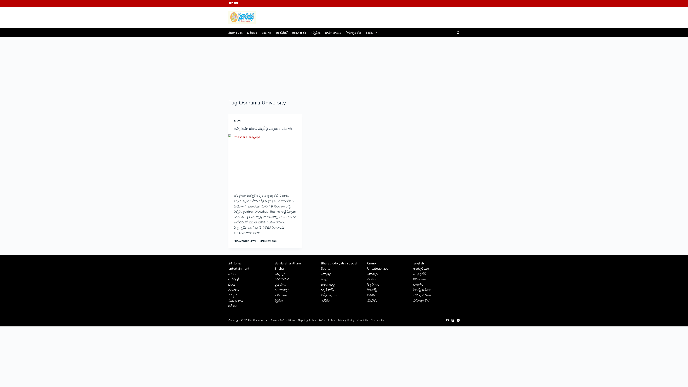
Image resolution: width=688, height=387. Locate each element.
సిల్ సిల (232, 305)
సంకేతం (325, 300)
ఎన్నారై (325, 279)
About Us (362, 320)
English (418, 263)
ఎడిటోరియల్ (282, 279)
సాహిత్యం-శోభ (353, 32)
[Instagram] (458, 320)
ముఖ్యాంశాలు (235, 32)
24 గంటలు (235, 263)
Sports (325, 268)
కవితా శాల (419, 279)
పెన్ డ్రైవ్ (233, 295)
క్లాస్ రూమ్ (280, 284)
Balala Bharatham (288, 263)
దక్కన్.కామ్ (327, 289)
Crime (371, 263)
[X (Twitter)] (453, 320)
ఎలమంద (372, 279)
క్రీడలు (231, 284)
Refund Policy (326, 320)
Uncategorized (377, 268)
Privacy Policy (346, 320)
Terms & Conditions (283, 320)
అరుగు (232, 274)
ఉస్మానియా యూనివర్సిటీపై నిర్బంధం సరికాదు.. (264, 128)
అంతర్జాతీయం (421, 268)
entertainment (238, 268)
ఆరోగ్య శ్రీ (234, 279)
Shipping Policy (307, 320)
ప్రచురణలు (281, 295)
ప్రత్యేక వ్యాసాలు (330, 295)
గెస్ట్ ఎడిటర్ (373, 284)
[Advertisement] (344, 64)
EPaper (233, 3)
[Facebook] (447, 320)
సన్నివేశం (316, 32)
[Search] (458, 32)
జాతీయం (252, 32)
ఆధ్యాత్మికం (373, 274)
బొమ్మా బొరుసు (333, 32)
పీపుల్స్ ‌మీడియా (422, 289)
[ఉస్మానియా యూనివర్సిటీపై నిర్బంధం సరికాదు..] (265, 162)
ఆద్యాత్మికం (327, 274)
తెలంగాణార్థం (299, 32)
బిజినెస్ (371, 295)
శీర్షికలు (370, 32)
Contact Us (377, 320)
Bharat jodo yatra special (339, 263)
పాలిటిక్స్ (372, 289)
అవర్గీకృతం (281, 274)
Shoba (279, 268)
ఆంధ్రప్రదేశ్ (282, 32)
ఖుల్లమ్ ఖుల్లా (328, 284)
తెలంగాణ (267, 32)
